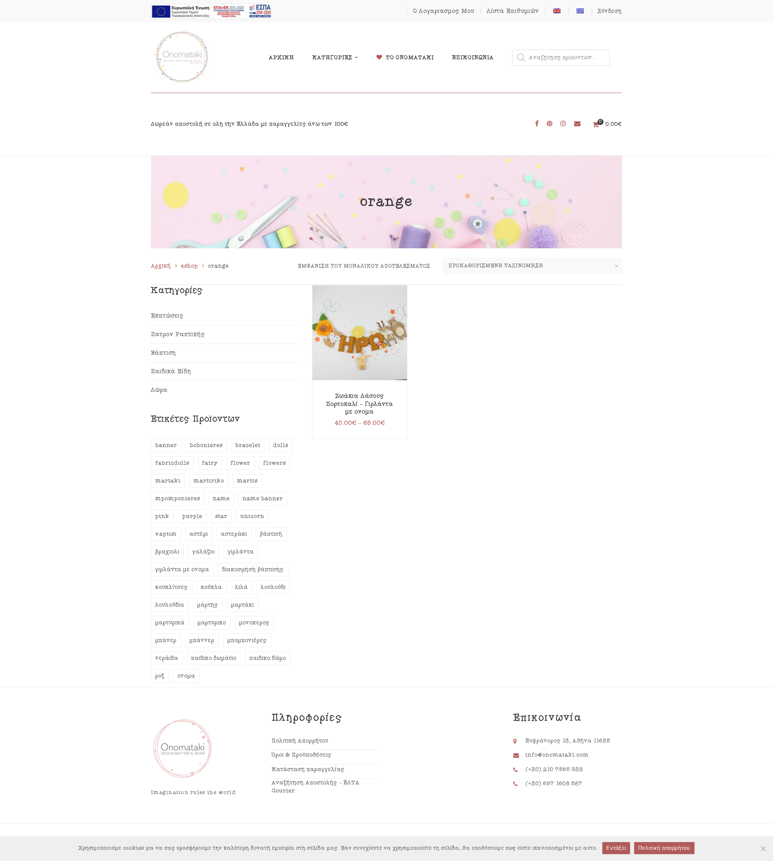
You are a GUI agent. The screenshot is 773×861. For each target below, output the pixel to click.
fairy (210, 463)
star (221, 516)
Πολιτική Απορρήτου (300, 741)
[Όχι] (763, 848)
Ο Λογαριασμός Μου (444, 11)
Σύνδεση (610, 11)
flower (240, 463)
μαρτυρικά (170, 623)
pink (162, 516)
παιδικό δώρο (268, 658)
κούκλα (211, 587)
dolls (280, 445)
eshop (189, 266)
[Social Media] (537, 124)
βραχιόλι (167, 552)
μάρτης (207, 605)
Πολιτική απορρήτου (664, 847)
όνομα (186, 676)
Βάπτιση (163, 352)
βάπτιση (271, 534)
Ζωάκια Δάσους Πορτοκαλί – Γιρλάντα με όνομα (359, 404)
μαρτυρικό (212, 623)
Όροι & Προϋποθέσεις (302, 755)
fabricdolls (172, 463)
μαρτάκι (242, 605)
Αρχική (161, 266)
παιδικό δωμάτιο (214, 658)
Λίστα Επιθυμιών (513, 11)
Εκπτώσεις (167, 315)
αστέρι (199, 534)
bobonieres (206, 445)
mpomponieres (177, 498)
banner (166, 445)
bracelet (248, 445)
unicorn (252, 516)
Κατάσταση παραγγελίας (308, 769)
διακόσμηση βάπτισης (253, 569)
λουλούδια (169, 605)
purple (192, 516)
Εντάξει (616, 847)
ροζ (160, 676)
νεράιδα (166, 658)
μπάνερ (166, 640)
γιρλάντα (241, 552)
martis (247, 481)
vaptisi (166, 534)
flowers (274, 463)
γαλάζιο (203, 552)
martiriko (209, 481)
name (221, 498)
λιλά (241, 587)
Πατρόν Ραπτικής (178, 334)
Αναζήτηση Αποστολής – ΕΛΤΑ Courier (316, 787)
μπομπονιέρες (247, 640)
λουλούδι (273, 587)
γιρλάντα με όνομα (182, 569)
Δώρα (159, 390)
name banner (263, 498)
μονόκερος (254, 623)
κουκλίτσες (171, 587)
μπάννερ (202, 640)
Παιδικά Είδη (171, 371)
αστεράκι (234, 534)
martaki (168, 481)
